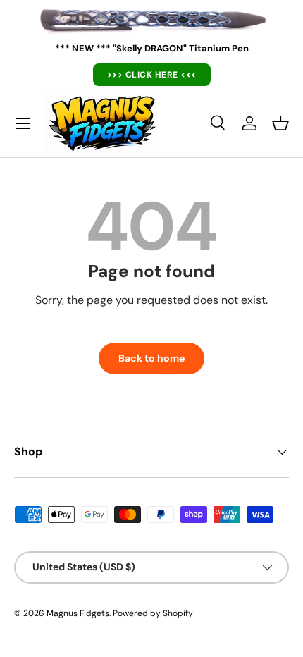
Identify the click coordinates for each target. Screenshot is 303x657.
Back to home (151, 358)
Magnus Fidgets (78, 613)
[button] (280, 123)
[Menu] (22, 123)
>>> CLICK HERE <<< (152, 74)
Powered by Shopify (153, 613)
